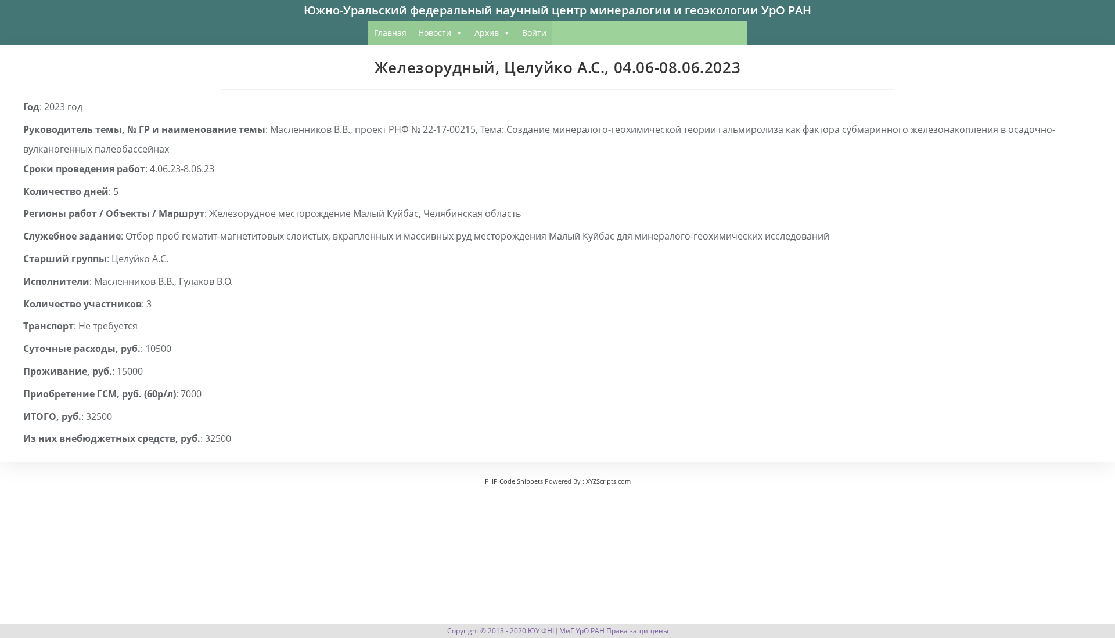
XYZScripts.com (608, 481)
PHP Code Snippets (514, 481)
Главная (390, 32)
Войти (534, 32)
